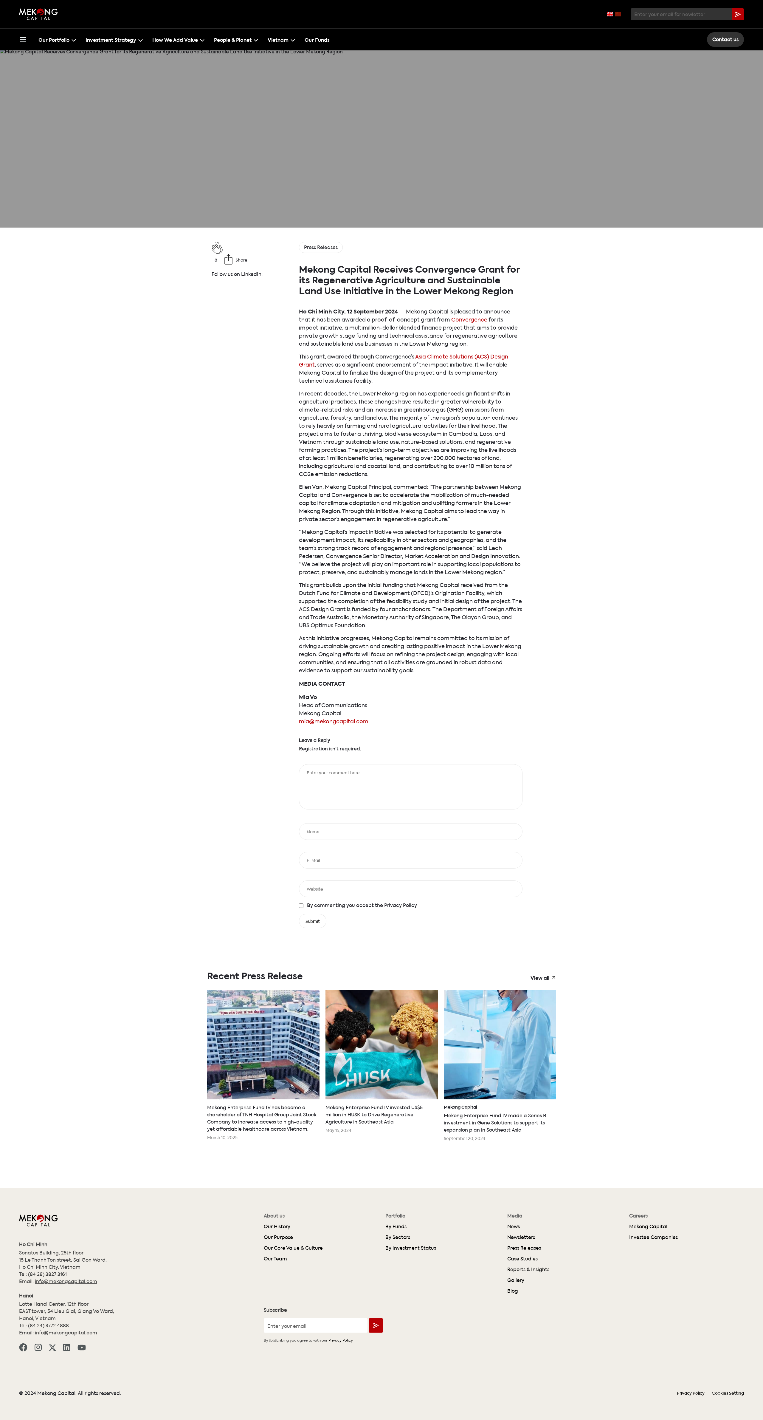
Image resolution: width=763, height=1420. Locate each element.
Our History (277, 1226)
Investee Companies (653, 1237)
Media (514, 1215)
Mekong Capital (648, 1226)
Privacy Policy (400, 905)
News (513, 1226)
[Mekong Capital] (38, 14)
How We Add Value (175, 39)
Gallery (515, 1280)
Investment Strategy (111, 39)
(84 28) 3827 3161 (47, 1274)
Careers (638, 1215)
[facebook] (23, 1347)
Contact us (725, 39)
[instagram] (38, 1347)
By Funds (396, 1226)
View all (540, 977)
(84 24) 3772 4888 (48, 1325)
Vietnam (278, 39)
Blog (512, 1290)
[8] (251, 248)
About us (274, 1215)
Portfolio (395, 1215)
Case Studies (522, 1258)
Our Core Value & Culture (293, 1247)
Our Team (275, 1258)
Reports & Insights (528, 1269)
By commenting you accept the (362, 905)
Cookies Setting (728, 1393)
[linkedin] (66, 1347)
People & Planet (233, 39)
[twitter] (52, 1347)
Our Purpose (278, 1237)
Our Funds (317, 39)
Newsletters (521, 1237)
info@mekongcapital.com (66, 1281)
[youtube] (81, 1347)
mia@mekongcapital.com (333, 721)
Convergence (469, 319)
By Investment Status (410, 1247)
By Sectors (397, 1237)
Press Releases (524, 1247)
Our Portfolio (53, 39)
